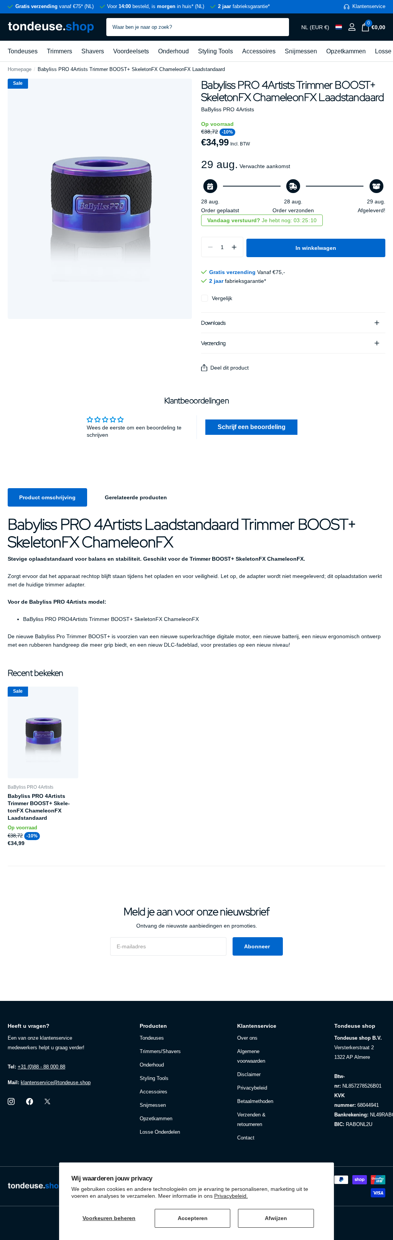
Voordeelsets (131, 51)
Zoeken (278, 27)
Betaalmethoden (255, 1101)
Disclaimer (249, 1074)
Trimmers (59, 51)
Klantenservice (256, 1026)
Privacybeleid (252, 1088)
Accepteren (193, 1218)
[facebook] (29, 1101)
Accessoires (259, 51)
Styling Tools (215, 51)
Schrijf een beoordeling (252, 427)
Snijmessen (301, 51)
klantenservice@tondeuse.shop (56, 1082)
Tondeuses (23, 51)
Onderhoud (173, 51)
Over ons (247, 1038)
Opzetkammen (346, 51)
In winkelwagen (316, 248)
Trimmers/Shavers (160, 1051)
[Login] (351, 27)
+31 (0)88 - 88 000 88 (41, 1067)
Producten (153, 1026)
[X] (47, 1101)
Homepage (19, 69)
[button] (234, 247)
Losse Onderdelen (160, 1132)
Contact (245, 1138)
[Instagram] (11, 1101)
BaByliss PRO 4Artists (227, 109)
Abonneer (257, 946)
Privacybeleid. (231, 1196)
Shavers (92, 51)
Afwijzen (276, 1218)
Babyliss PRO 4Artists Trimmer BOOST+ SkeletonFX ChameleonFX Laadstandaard (39, 807)
